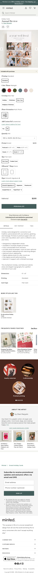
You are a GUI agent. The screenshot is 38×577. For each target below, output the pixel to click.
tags (31, 226)
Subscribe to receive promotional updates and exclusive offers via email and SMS (18, 474)
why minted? (19, 226)
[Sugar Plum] (25, 90)
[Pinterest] (18, 563)
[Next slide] (36, 49)
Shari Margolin (7, 23)
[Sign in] (25, 8)
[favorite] (7, 26)
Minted (4, 465)
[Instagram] (22, 563)
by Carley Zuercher (6, 352)
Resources (6, 553)
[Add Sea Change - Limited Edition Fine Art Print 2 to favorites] (23, 432)
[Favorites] (30, 8)
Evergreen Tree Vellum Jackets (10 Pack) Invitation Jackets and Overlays (8, 350)
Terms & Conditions (8, 569)
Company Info (7, 540)
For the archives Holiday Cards (7, 315)
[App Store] (9, 559)
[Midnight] (4, 90)
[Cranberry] (9, 90)
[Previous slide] (1, 49)
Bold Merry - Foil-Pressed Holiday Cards (31, 445)
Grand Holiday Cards (16, 465)
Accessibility (31, 569)
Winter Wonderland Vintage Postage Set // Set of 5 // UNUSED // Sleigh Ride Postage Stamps (24, 350)
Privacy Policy (18, 569)
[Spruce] (20, 90)
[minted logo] (9, 8)
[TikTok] (20, 563)
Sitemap (25, 569)
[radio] (5, 80)
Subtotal (5, 198)
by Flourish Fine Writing (23, 352)
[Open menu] (3, 8)
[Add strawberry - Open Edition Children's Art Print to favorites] (10, 432)
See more (34, 328)
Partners (5, 548)
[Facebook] (15, 563)
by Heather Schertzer (6, 317)
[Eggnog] (31, 90)
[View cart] (34, 8)
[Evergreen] (14, 90)
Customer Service (8, 544)
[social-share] (3, 26)
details (6, 226)
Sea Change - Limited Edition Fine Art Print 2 (18, 445)
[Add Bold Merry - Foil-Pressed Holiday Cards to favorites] (36, 432)
